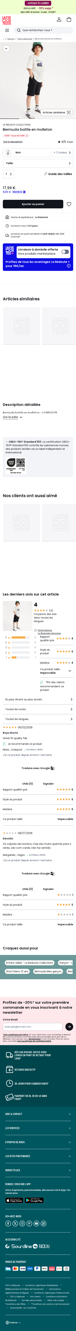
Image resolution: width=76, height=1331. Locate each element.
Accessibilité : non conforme (23, 1308)
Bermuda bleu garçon (48, 971)
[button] (69, 19)
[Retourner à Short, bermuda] (6, 48)
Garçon (10, 38)
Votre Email (10, 1019)
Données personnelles (32, 1300)
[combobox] (38, 700)
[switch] (43, 252)
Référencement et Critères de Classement (24, 1289)
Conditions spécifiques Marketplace (41, 1285)
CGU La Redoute (17, 1296)
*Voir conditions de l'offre (15, 1034)
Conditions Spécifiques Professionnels (51, 1293)
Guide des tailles (60, 174)
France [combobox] (13, 1322)
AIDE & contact (13, 1113)
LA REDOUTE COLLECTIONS (17, 124)
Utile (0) (27, 783)
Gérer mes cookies (55, 1300)
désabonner (34, 1039)
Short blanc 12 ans (17, 971)
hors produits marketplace (38, 252)
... (3, 38)
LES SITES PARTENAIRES (17, 1156)
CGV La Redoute (12, 1285)
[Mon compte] (59, 19)
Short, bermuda (24, 38)
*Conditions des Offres (15, 1304)
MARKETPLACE (12, 1170)
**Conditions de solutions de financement (50, 1304)
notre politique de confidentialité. (34, 1041)
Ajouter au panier (33, 204)
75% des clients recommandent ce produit (52, 686)
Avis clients (35, 1296)
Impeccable (48, 673)
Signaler (48, 783)
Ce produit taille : (50, 671)
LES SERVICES (12, 1128)
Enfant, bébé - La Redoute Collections (29, 963)
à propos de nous (15, 1142)
